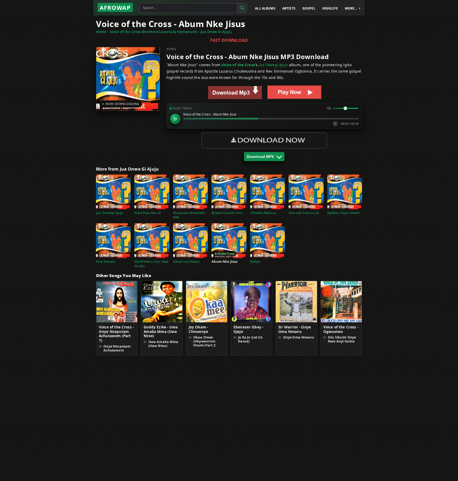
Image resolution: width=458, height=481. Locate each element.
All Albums (265, 8)
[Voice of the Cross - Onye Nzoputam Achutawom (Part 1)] (116, 301)
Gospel (308, 8)
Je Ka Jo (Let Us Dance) (250, 339)
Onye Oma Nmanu (298, 337)
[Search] (242, 8)
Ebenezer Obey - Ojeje (248, 329)
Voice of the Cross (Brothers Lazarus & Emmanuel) (153, 31)
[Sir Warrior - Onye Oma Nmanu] (296, 301)
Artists (289, 8)
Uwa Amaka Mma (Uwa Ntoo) (163, 344)
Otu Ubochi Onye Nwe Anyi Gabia (342, 339)
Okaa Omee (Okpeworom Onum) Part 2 (204, 341)
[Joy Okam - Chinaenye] (206, 301)
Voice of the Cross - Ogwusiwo (340, 329)
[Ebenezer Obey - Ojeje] (251, 301)
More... (351, 8)
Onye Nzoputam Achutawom (116, 348)
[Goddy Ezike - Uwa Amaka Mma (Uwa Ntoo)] (161, 301)
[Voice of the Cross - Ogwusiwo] (341, 301)
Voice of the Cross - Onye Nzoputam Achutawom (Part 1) (116, 334)
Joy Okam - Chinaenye (198, 329)
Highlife (330, 8)
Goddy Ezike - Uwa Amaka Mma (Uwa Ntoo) (161, 332)
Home (101, 31)
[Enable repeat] (335, 124)
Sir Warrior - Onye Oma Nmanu (294, 329)
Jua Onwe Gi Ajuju (216, 31)
